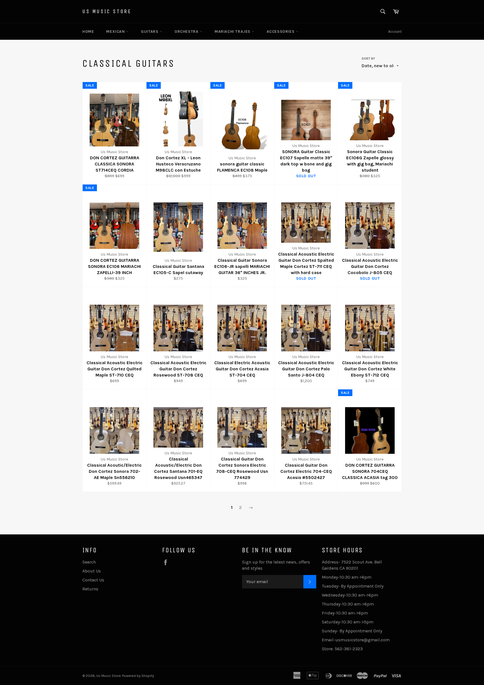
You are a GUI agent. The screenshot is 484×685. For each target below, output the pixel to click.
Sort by (368, 58)
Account (395, 31)
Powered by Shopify (138, 676)
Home (88, 31)
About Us (91, 571)
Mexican (116, 31)
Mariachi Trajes (233, 31)
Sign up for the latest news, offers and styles (276, 565)
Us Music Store (106, 11)
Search (89, 562)
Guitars (150, 31)
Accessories (281, 31)
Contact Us (93, 580)
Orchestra (187, 31)
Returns (90, 589)
